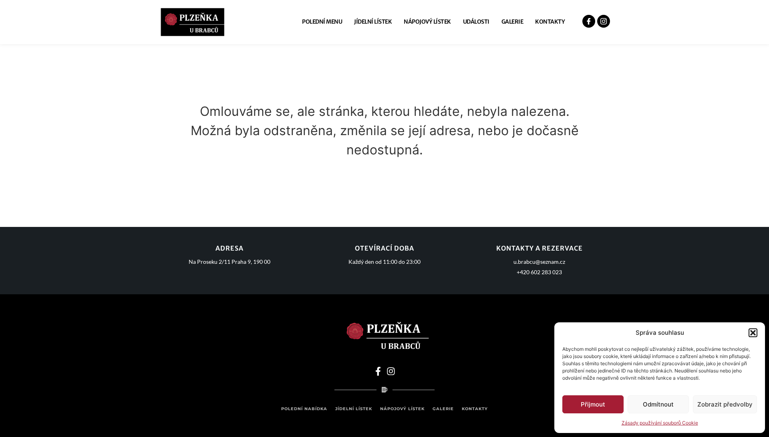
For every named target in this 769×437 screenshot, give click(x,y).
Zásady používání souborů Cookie (660, 423)
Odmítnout (658, 404)
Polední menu (322, 21)
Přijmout (593, 404)
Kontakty (550, 21)
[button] (753, 333)
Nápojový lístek (427, 21)
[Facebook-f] (378, 371)
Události (476, 21)
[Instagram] (391, 371)
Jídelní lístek (373, 21)
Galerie (512, 21)
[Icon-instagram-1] (603, 21)
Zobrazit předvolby (725, 404)
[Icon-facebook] (589, 21)
